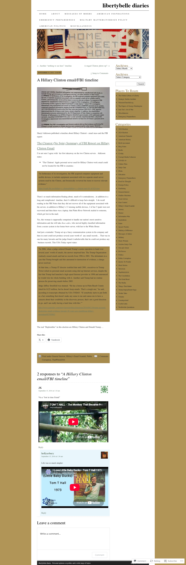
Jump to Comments (99, 73)
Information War (124, 216)
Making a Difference (125, 230)
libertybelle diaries (126, 5)
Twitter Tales (122, 293)
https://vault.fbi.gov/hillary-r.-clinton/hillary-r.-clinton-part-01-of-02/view (69, 188)
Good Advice (123, 199)
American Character (125, 136)
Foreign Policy (123, 185)
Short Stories (122, 265)
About (55, 14)
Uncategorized (123, 300)
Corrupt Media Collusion (127, 157)
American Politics (52, 26)
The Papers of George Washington (130, 106)
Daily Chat (122, 167)
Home (43, 14)
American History (124, 139)
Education (121, 174)
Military (121, 237)
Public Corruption (124, 258)
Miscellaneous (81, 26)
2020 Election (123, 129)
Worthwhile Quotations (126, 307)
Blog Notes (122, 146)
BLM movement (124, 143)
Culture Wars (122, 164)
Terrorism (121, 269)
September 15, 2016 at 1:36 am (52, 456)
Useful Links (122, 303)
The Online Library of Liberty (128, 95)
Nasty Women (123, 241)
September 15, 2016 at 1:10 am (49, 390)
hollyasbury (47, 453)
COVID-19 (122, 160)
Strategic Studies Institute (127, 99)
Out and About (123, 248)
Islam (120, 223)
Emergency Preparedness (57, 20)
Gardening (122, 188)
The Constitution (124, 275)
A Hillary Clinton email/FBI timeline (67, 80)
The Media (122, 282)
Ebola (120, 171)
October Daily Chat (125, 244)
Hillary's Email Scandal (76, 356)
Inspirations (122, 220)
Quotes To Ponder (124, 262)
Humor (120, 213)
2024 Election (123, 132)
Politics (121, 255)
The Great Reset (123, 279)
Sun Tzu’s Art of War (125, 109)
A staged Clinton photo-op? (97, 65)
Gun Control (122, 202)
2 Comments (103, 356)
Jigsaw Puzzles (123, 227)
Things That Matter (125, 286)
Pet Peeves (122, 251)
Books (120, 150)
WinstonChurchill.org (125, 102)
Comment (99, 555)
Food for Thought (124, 181)
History (121, 209)
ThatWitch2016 (58, 359)
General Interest (58, 356)
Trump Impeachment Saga (127, 289)
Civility (121, 153)
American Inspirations (113, 14)
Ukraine (121, 296)
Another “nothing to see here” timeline (54, 65)
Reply (41, 447)
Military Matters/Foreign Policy (104, 20)
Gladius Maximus (124, 195)
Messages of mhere (78, 14)
